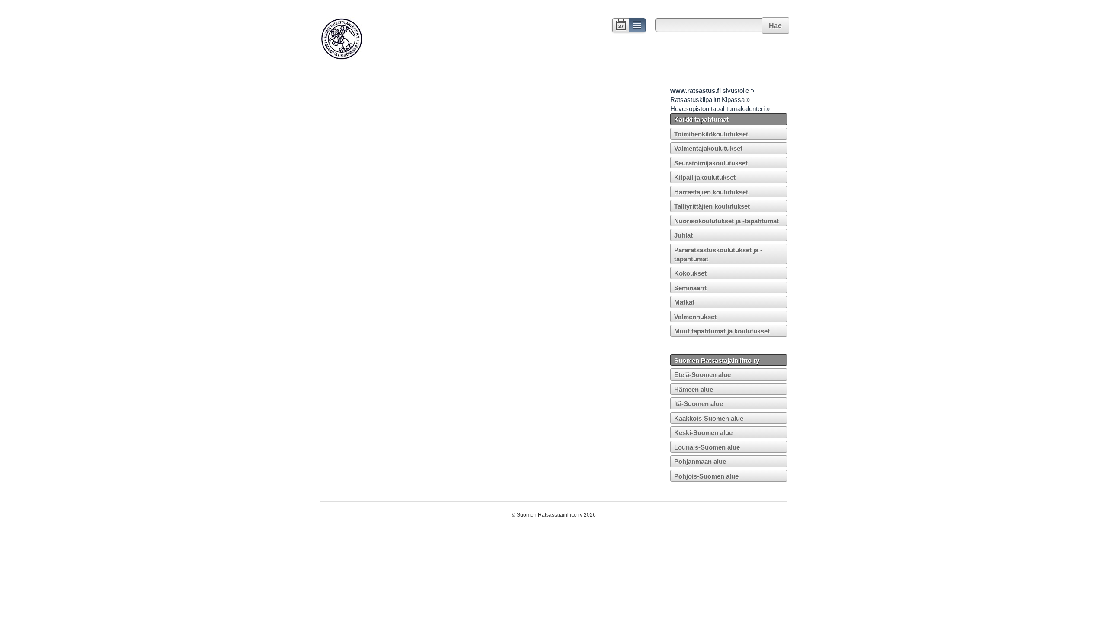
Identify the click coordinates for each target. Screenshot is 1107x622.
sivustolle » (712, 90)
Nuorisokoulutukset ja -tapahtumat (726, 221)
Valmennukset (695, 317)
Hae (775, 25)
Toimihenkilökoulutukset (711, 134)
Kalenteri (620, 26)
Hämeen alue (693, 389)
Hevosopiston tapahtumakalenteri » (720, 108)
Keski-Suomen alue (703, 432)
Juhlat (683, 235)
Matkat (684, 302)
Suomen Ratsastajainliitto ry (716, 360)
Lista (637, 26)
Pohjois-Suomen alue (706, 476)
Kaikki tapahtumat (701, 119)
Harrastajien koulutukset (711, 192)
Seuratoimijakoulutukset (711, 163)
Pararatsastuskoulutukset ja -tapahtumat (718, 254)
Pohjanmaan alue (700, 461)
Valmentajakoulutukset (708, 148)
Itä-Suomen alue (698, 403)
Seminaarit (690, 288)
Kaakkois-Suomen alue (708, 418)
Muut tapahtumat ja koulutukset (722, 331)
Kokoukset (690, 273)
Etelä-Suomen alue (702, 374)
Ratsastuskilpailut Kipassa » (710, 99)
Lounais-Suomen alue (707, 447)
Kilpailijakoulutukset (705, 177)
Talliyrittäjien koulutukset (712, 206)
